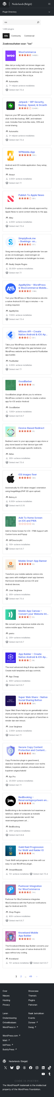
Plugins (31, 1000)
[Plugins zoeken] (38, 22)
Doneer (33, 1022)
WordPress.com (11, 1035)
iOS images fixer (27, 474)
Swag (32, 1027)
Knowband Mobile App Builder (28, 934)
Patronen (32, 1004)
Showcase (33, 991)
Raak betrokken (36, 1013)
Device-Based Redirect (31, 428)
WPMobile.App (26, 152)
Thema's (32, 995)
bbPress (8, 1045)
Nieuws (6, 995)
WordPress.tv (10, 1027)
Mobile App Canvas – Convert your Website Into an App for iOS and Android (33, 613)
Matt (6, 1040)
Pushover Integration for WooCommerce (30, 887)
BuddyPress (10, 1049)
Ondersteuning (10, 1018)
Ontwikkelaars (9, 1022)
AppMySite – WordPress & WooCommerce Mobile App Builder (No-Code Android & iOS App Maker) (33, 286)
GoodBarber (25, 381)
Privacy (6, 1004)
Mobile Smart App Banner (32, 561)
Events (31, 1018)
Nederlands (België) (18, 1061)
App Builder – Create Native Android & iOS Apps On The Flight (33, 656)
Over (5, 991)
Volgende (37, 976)
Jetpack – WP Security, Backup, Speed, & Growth (32, 103)
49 (30, 976)
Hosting (6, 1000)
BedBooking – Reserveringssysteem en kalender (32, 799)
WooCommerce (27, 52)
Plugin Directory (10, 12)
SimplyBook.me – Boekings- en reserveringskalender (30, 240)
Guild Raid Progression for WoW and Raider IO (31, 848)
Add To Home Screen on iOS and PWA (30, 519)
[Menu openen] (50, 4)
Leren (5, 1013)
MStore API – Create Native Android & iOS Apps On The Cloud (33, 333)
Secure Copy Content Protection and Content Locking (31, 749)
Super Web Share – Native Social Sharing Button (33, 699)
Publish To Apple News (31, 195)
